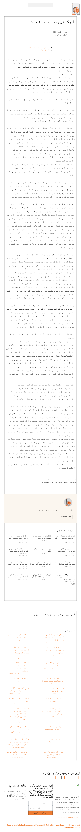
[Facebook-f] (77, 777)
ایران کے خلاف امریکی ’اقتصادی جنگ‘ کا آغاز (41, 576)
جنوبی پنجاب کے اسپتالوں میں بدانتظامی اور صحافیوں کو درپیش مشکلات (19, 713)
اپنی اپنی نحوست (55, 698)
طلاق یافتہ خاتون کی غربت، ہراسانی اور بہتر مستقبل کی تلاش (18, 742)
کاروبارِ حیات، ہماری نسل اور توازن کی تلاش (53, 711)
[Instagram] (54, 777)
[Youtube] (66, 777)
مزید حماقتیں (21, 678)
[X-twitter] (71, 777)
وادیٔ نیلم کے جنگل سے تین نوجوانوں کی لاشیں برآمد (18, 564)
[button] (40, 5)
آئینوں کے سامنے (55, 726)
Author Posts (66, 517)
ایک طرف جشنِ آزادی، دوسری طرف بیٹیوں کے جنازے (18, 538)
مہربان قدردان (56, 739)
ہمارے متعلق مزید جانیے (68, 817)
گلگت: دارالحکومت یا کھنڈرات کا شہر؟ (42, 537)
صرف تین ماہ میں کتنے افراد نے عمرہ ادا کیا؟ (40, 563)
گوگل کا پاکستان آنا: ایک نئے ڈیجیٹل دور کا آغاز (65, 538)
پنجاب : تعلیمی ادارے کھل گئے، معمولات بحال (18, 576)
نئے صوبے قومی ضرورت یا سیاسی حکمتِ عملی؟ (64, 563)
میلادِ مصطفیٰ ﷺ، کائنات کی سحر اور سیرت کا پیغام (64, 551)
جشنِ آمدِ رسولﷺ (21, 688)
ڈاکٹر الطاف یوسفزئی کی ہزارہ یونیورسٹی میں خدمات (18, 551)
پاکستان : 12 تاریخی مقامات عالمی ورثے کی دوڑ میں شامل (65, 577)
